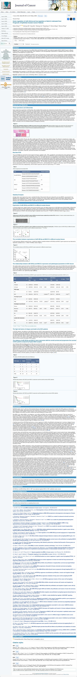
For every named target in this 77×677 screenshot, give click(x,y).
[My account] (75, 12)
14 (41, 420)
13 (69, 416)
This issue (40, 16)
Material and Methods (6, 52)
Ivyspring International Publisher (41, 673)
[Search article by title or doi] (9, 43)
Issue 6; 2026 (4, 21)
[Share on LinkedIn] (74, 19)
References (5, 58)
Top (6, 49)
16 (43, 420)
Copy (16, 40)
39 (63, 462)
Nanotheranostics (6, 74)
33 (35, 427)
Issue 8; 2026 (4, 16)
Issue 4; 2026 (4, 26)
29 (34, 427)
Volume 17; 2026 (5, 28)
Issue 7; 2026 (4, 19)
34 (48, 430)
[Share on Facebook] (68, 19)
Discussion (6, 54)
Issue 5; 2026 (4, 23)
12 (67, 416)
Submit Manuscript (21, 12)
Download (27, 44)
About (7, 12)
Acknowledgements (6, 57)
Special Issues (4, 40)
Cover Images (4, 35)
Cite (45, 16)
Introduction (5, 50)
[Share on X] (71, 19)
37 (69, 448)
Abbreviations (6, 56)
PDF (69, 15)
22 (13, 424)
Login (28, 12)
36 (49, 430)
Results (6, 53)
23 (32, 426)
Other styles (21, 40)
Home (2, 12)
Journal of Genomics (6, 71)
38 (18, 461)
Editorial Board (5, 33)
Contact (33, 12)
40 (67, 465)
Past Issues (4, 31)
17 (74, 423)
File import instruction (35, 44)
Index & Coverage (5, 38)
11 (43, 96)
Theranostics (5, 69)
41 (71, 468)
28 (33, 426)
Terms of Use (66, 674)
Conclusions (6, 55)
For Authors (12, 12)
